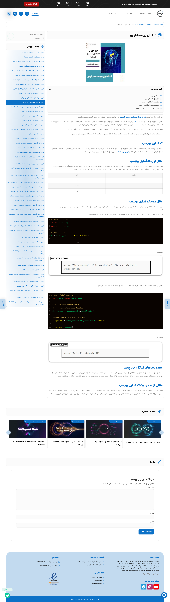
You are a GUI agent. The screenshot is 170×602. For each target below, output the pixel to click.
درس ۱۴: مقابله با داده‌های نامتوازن (33, 111)
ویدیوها (113, 13)
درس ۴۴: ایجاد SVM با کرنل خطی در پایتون (30, 265)
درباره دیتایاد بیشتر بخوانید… (150, 574)
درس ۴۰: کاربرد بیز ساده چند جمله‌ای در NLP (30, 242)
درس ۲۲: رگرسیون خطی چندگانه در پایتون (31, 148)
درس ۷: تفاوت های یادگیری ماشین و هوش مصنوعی (27, 80)
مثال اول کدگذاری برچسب (150, 99)
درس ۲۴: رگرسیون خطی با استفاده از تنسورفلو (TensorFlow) (29, 158)
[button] (50, 89)
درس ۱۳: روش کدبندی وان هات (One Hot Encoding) (27, 107)
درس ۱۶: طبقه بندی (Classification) (33, 120)
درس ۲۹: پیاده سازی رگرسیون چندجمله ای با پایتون (28, 187)
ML (136, 121)
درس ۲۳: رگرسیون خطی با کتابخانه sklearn (30, 152)
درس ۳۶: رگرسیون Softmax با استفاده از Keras (29, 221)
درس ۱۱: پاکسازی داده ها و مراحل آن (32, 98)
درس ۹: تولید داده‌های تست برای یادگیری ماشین (28, 89)
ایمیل (151, 522)
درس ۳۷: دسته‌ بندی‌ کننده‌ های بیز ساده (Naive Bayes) (26, 226)
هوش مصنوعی (152, 421)
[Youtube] (156, 586)
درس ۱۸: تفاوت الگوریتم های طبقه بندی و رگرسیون (27, 129)
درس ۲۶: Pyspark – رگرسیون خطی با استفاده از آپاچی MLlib (27, 169)
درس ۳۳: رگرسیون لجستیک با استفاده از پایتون (29, 205)
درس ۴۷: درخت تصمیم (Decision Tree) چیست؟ (29, 281)
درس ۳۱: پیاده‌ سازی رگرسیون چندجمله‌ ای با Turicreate (26, 196)
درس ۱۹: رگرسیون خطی (36, 134)
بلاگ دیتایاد (128, 13)
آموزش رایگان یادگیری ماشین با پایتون (146, 24)
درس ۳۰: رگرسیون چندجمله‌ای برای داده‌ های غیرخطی (27, 191)
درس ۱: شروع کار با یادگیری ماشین (33, 52)
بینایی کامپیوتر (79, 421)
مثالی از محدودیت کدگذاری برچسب (147, 108)
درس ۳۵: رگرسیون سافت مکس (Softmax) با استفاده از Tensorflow (26, 215)
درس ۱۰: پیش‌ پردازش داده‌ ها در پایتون (31, 93)
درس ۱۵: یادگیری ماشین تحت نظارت (32, 116)
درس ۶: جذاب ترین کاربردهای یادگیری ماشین (29, 75)
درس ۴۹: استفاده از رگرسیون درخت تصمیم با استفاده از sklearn (26, 291)
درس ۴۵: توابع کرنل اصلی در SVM (33, 270)
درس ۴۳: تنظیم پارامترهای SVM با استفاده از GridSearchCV (30, 259)
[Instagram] (149, 586)
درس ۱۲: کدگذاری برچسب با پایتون (33, 102)
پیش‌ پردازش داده (124, 151)
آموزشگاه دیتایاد (145, 13)
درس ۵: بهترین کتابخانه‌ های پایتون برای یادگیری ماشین (26, 71)
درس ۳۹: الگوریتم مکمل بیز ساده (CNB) (31, 237)
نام (152, 513)
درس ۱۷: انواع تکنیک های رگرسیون (33, 125)
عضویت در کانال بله (7, 590)
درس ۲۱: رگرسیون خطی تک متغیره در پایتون (30, 143)
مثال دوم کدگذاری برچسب (150, 102)
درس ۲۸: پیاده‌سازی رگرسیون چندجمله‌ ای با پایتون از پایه (26, 182)
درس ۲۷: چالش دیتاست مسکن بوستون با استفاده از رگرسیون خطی (27, 176)
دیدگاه (151, 488)
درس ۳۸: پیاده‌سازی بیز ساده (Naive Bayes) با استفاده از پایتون (26, 231)
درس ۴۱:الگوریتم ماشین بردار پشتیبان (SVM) (30, 246)
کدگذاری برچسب (154, 96)
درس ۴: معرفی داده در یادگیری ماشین (31, 66)
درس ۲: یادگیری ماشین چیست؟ (34, 57)
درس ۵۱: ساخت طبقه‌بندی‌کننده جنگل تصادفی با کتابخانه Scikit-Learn (26, 303)
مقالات (158, 421)
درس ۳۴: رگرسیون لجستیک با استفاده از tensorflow (27, 210)
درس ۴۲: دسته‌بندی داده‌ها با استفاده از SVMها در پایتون (28, 252)
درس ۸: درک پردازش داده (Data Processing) (30, 84)
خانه (161, 24)
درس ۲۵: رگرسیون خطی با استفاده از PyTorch (29, 164)
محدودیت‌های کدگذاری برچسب (149, 105)
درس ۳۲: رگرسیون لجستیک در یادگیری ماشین (29, 201)
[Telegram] (143, 586)
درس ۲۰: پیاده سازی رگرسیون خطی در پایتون (29, 139)
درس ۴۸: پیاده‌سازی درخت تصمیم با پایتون (30, 286)
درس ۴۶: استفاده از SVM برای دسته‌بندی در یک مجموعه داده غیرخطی (26, 275)
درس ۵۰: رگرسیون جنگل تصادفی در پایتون (30, 297)
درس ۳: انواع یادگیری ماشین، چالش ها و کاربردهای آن (26, 62)
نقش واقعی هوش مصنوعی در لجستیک (30, 442)
